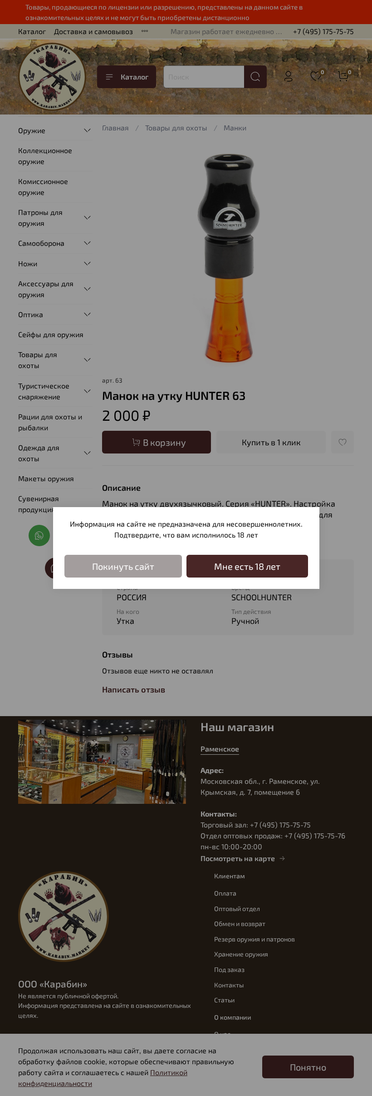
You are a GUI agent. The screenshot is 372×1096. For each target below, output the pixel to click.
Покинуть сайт (123, 566)
